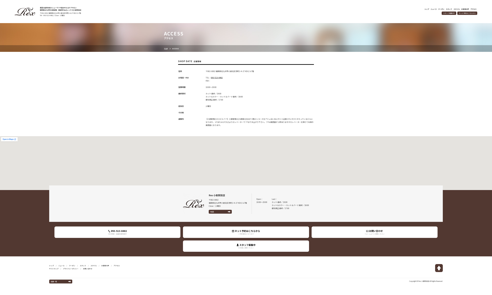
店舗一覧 (54, 281)
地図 (212, 211)
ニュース (434, 9)
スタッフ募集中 (246, 246)
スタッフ (449, 9)
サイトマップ (53, 269)
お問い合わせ (375, 232)
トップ (426, 9)
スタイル (457, 9)
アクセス (473, 9)
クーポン (441, 9)
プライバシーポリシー (70, 269)
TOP (166, 48)
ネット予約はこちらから (467, 13)
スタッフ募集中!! (449, 13)
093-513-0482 (217, 77)
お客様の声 (465, 9)
